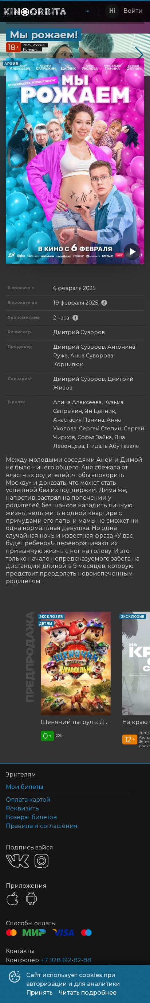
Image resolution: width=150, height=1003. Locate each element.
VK (17, 861)
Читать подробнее (88, 992)
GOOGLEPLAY (31, 898)
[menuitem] (87, 11)
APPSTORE (12, 898)
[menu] (83, 11)
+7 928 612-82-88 (66, 960)
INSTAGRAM (41, 861)
